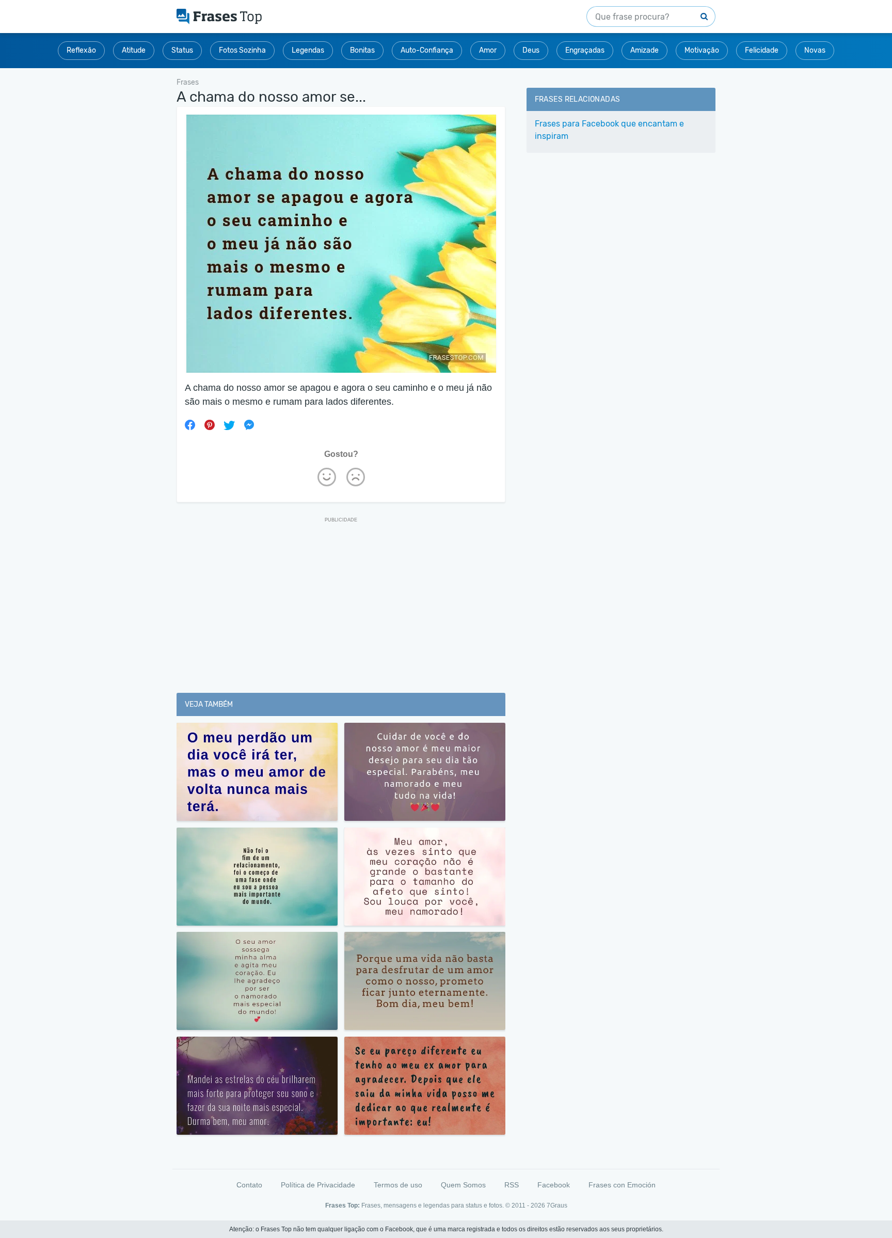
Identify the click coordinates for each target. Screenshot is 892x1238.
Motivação (701, 50)
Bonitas (362, 50)
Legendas (308, 50)
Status (182, 50)
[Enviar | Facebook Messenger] (249, 425)
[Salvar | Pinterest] (209, 425)
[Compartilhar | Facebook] (190, 425)
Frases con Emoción (622, 1185)
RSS (511, 1185)
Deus (530, 50)
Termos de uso (398, 1185)
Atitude (134, 50)
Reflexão (81, 50)
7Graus (557, 1205)
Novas (814, 50)
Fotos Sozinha (242, 50)
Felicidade (761, 50)
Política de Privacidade (318, 1185)
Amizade (644, 50)
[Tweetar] (229, 425)
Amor (488, 50)
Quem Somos (463, 1185)
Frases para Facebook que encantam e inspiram (609, 130)
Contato (249, 1185)
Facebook (553, 1185)
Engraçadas (584, 50)
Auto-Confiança (427, 50)
